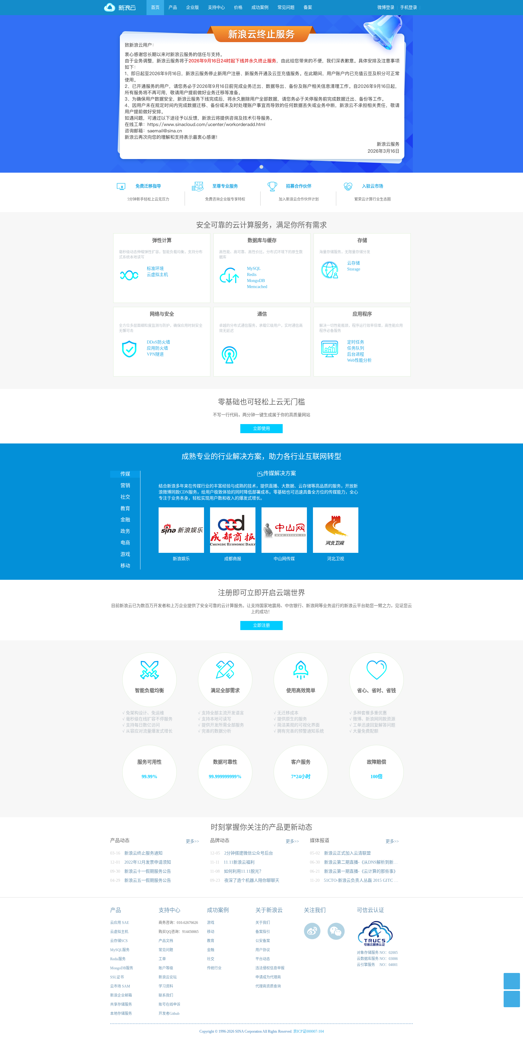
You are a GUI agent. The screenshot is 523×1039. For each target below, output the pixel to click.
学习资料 (166, 986)
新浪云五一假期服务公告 (147, 880)
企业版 (192, 7)
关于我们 (262, 923)
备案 (308, 7)
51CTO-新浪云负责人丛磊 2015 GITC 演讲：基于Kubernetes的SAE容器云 (362, 880)
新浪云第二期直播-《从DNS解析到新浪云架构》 (362, 862)
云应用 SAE (119, 923)
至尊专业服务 (225, 186)
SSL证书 (117, 977)
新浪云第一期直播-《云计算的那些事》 (361, 871)
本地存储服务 (121, 1013)
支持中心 (216, 7)
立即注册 (261, 625)
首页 (155, 7)
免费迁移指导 (148, 186)
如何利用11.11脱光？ (243, 871)
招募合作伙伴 (298, 186)
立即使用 (261, 428)
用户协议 (262, 950)
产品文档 (166, 941)
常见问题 (286, 7)
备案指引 (262, 932)
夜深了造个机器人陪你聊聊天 (251, 880)
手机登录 (408, 7)
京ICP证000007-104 (308, 1031)
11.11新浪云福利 (239, 862)
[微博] (313, 932)
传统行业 (214, 968)
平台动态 (262, 959)
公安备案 (262, 941)
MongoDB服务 (121, 968)
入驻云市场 (372, 186)
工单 (162, 959)
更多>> (192, 841)
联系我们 (166, 995)
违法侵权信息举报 (270, 968)
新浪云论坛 (168, 977)
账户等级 (166, 968)
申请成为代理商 (268, 977)
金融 (210, 950)
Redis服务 (118, 959)
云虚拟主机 (119, 932)
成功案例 (260, 7)
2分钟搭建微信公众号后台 (248, 853)
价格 (238, 7)
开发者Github (169, 1013)
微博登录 (385, 7)
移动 (210, 932)
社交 (210, 959)
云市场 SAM (120, 986)
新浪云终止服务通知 (143, 853)
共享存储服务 (121, 1004)
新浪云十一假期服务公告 (147, 871)
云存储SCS (119, 941)
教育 (210, 941)
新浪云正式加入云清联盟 (347, 853)
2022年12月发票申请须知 (147, 862)
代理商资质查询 (268, 986)
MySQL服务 (120, 950)
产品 (173, 7)
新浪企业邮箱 (121, 995)
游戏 (210, 923)
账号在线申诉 (169, 1004)
